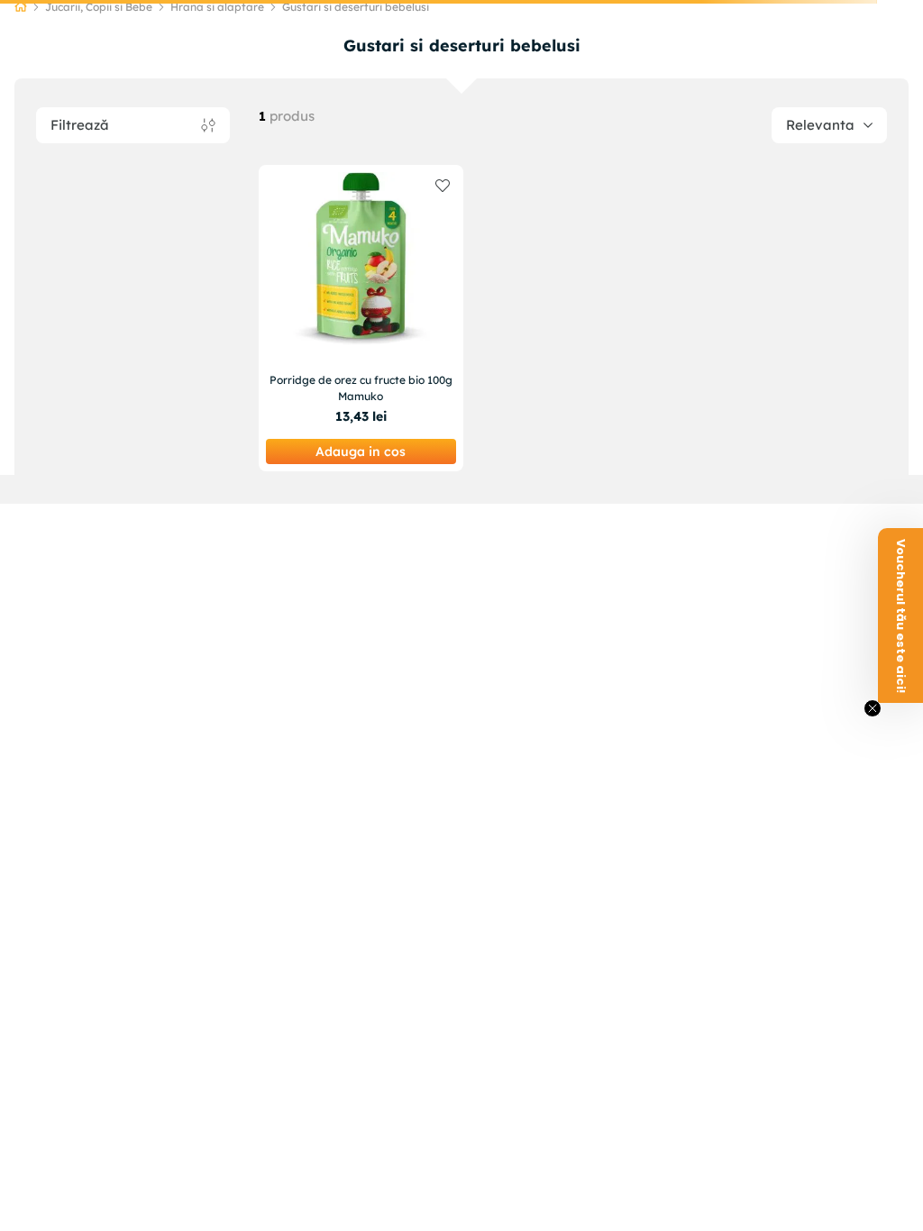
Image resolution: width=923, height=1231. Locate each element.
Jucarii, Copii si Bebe (98, 7)
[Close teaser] (873, 708)
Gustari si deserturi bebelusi (355, 7)
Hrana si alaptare (217, 7)
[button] (900, 615)
